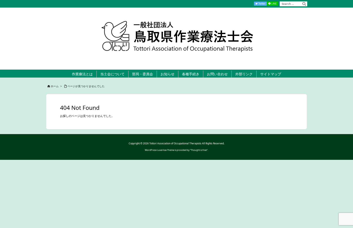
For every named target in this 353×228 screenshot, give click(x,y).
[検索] (304, 3)
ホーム (55, 86)
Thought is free (199, 149)
